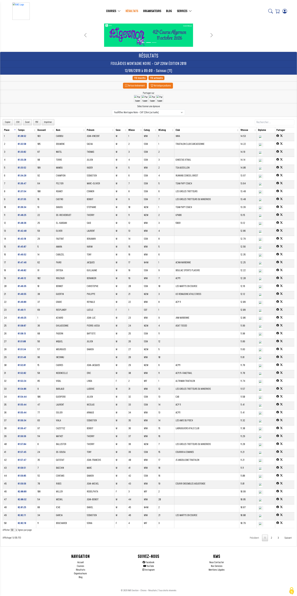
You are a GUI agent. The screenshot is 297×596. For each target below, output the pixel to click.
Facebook (149, 562)
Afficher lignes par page (17, 530)
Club (178, 130)
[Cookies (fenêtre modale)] (291, 591)
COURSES (111, 11)
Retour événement (136, 85)
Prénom (90, 130)
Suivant (288, 538)
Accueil (80, 562)
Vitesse (244, 130)
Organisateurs (80, 573)
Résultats (80, 570)
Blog (80, 577)
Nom (58, 130)
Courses (80, 566)
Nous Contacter (216, 562)
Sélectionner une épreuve (148, 106)
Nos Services (216, 566)
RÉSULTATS (132, 11)
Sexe (118, 130)
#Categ (162, 130)
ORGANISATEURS (152, 11)
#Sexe (131, 130)
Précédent (254, 538)
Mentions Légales (217, 570)
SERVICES (182, 11)
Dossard (41, 130)
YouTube (150, 566)
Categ (147, 130)
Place (6, 130)
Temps (21, 130)
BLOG (169, 11)
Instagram (149, 570)
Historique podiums (162, 85)
